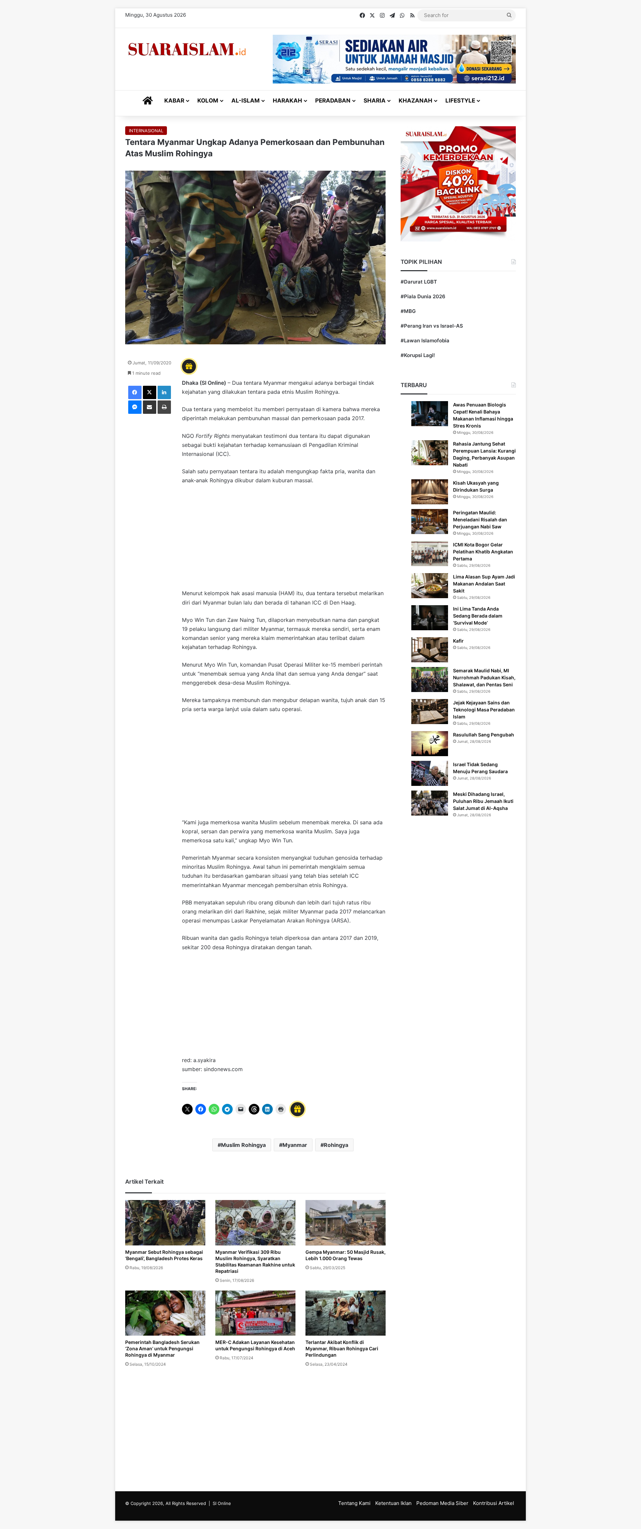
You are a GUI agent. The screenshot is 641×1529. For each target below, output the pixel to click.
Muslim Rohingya (243, 1145)
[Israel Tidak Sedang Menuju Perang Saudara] (429, 773)
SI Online (222, 1503)
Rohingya (336, 1145)
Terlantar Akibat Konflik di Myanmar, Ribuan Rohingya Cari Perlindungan (341, 1348)
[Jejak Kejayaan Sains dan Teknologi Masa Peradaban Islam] (429, 711)
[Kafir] (429, 649)
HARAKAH (287, 100)
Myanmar (294, 1145)
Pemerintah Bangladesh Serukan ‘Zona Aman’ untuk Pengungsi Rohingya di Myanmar (162, 1348)
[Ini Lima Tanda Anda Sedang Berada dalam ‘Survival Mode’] (429, 617)
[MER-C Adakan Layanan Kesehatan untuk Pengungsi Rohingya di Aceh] (255, 1313)
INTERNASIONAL (146, 130)
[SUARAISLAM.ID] (187, 49)
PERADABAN (333, 100)
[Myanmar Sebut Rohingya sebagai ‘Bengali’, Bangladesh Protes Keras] (165, 1222)
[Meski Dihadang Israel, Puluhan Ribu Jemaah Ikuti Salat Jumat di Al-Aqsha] (429, 803)
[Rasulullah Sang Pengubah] (429, 743)
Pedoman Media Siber (442, 1503)
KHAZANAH (415, 100)
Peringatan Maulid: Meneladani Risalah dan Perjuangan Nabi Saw (480, 519)
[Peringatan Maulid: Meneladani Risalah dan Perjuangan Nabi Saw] (429, 521)
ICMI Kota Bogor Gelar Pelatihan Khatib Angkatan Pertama (483, 551)
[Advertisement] (284, 540)
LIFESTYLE (460, 100)
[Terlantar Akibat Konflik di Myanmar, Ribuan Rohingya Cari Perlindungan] (345, 1313)
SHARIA (375, 100)
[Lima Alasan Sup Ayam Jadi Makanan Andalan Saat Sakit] (429, 585)
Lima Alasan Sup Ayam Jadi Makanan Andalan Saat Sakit (484, 583)
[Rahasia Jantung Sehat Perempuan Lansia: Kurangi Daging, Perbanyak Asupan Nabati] (429, 452)
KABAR (174, 100)
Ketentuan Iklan (393, 1503)
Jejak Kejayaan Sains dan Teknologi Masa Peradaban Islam (484, 709)
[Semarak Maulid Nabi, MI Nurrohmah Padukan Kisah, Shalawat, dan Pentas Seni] (429, 679)
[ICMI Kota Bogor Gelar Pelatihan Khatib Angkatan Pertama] (429, 553)
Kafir (458, 641)
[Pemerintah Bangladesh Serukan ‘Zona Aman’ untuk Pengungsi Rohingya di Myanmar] (165, 1313)
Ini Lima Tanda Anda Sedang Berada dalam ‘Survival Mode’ (477, 616)
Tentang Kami (354, 1503)
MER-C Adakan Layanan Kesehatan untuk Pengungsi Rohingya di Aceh (255, 1345)
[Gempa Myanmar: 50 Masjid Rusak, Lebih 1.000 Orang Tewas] (345, 1222)
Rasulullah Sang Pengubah (483, 734)
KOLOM (207, 100)
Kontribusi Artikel (493, 1503)
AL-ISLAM (245, 100)
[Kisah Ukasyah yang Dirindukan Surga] (429, 491)
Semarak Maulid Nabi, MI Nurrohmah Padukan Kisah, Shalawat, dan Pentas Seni (484, 677)
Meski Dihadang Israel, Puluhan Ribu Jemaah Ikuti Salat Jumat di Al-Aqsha (483, 801)
